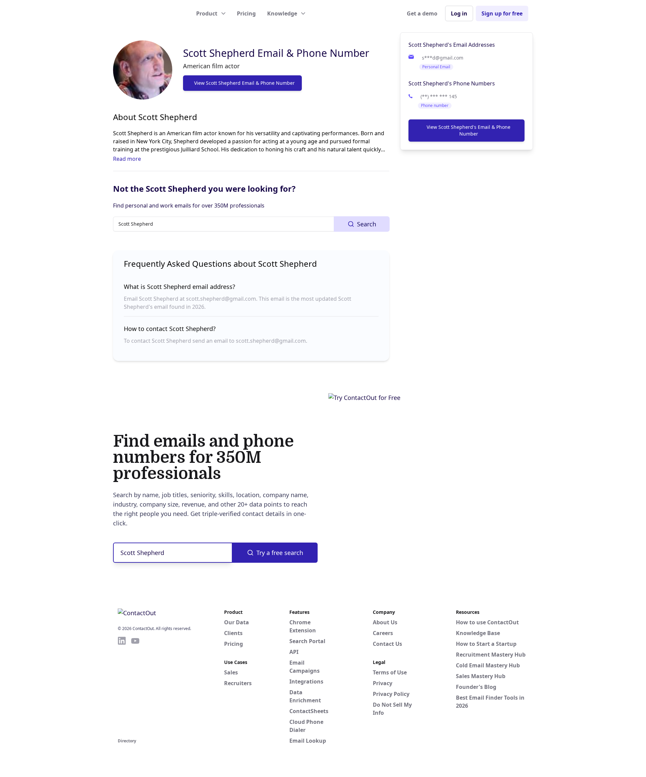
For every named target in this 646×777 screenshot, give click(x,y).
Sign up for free (502, 13)
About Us (385, 622)
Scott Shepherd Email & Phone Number (276, 53)
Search (366, 224)
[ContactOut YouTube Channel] (135, 686)
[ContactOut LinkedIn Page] (122, 686)
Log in (459, 13)
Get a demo (422, 13)
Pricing (246, 13)
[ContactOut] (151, 13)
